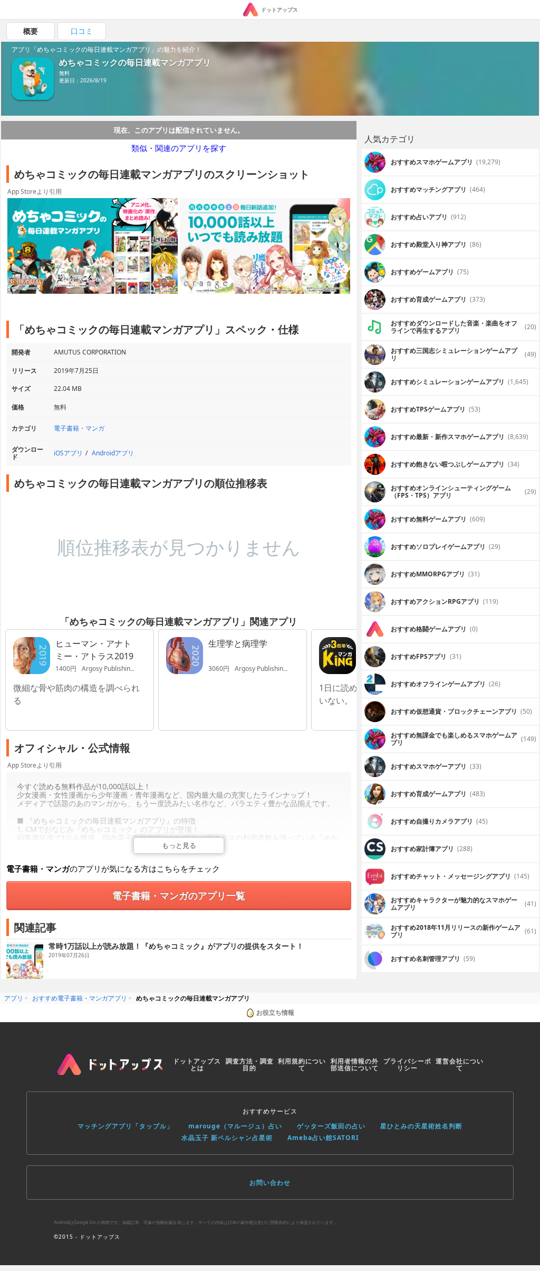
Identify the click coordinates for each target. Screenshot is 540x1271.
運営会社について (460, 1065)
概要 (30, 31)
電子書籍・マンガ (79, 428)
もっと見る (179, 845)
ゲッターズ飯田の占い (331, 1126)
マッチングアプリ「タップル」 (125, 1126)
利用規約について (302, 1065)
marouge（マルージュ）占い (235, 1126)
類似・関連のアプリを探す (178, 148)
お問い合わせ (270, 1182)
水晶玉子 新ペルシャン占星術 (227, 1137)
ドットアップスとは (197, 1065)
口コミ (82, 31)
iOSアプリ (68, 452)
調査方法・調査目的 (250, 1065)
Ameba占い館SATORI (323, 1137)
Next (343, 246)
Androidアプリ (113, 452)
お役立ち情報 (275, 1012)
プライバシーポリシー (407, 1065)
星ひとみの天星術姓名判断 (421, 1126)
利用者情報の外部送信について (355, 1065)
